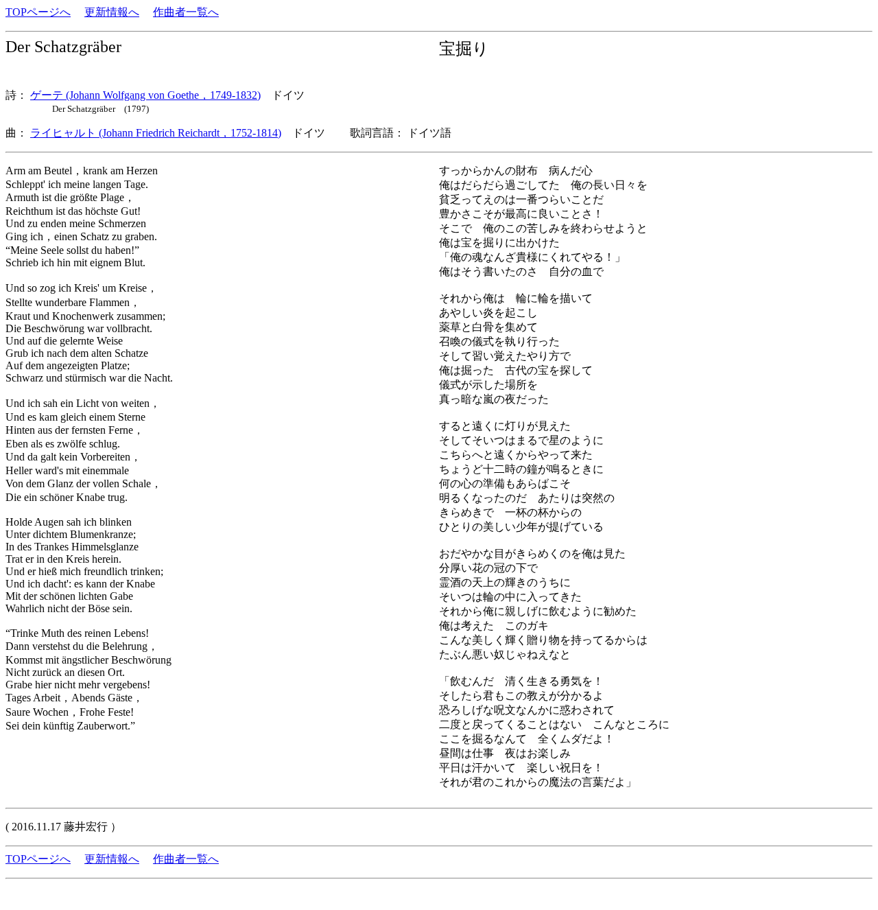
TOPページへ (38, 12)
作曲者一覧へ (186, 12)
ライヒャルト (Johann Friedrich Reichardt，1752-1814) (155, 133)
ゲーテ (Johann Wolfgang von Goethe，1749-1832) (145, 95)
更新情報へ (111, 12)
